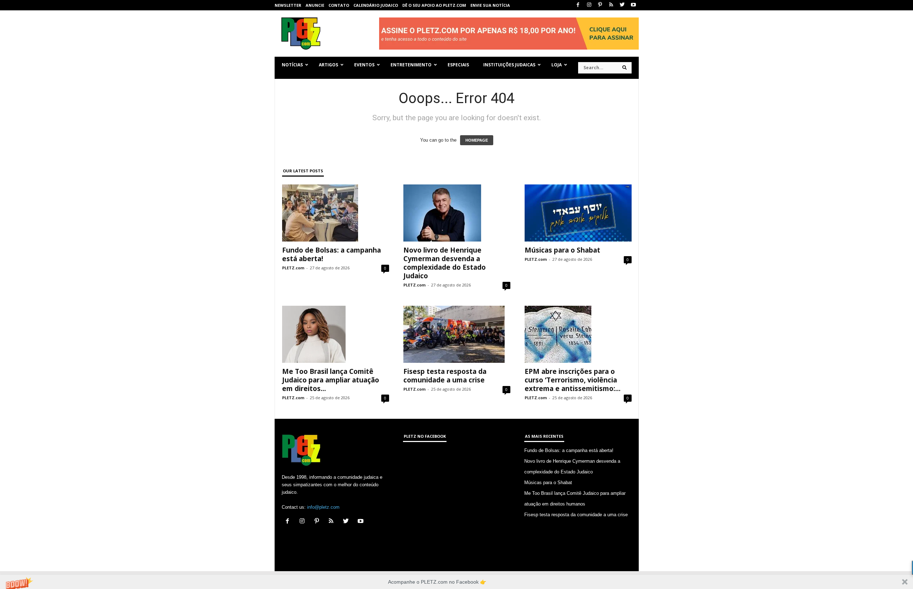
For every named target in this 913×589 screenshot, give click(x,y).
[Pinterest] (600, 5)
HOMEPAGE (476, 140)
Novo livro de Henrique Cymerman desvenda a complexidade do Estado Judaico (444, 262)
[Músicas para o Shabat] (578, 213)
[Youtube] (633, 5)
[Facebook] (578, 5)
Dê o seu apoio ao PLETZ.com (434, 5)
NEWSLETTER (288, 5)
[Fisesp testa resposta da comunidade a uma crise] (456, 334)
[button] (456, 582)
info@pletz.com (323, 507)
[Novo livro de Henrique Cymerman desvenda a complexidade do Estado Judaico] (456, 213)
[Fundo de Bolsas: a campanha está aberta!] (335, 213)
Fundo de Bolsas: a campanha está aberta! (331, 254)
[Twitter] (622, 5)
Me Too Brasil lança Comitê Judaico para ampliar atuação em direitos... (330, 380)
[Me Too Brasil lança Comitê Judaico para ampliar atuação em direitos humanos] (335, 334)
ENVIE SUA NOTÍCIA (490, 5)
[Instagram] (589, 5)
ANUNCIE (315, 5)
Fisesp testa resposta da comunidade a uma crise (444, 376)
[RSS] (611, 5)
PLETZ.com (293, 267)
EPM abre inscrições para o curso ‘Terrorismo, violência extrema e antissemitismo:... (573, 380)
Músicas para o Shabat (562, 250)
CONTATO (338, 5)
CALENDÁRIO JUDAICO (375, 5)
